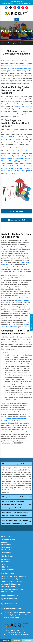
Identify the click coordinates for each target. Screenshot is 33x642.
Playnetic (5, 567)
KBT (4, 564)
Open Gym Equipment (21, 156)
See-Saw (28, 355)
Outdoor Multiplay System (12, 579)
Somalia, (26, 441)
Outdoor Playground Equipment (14, 576)
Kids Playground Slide (10, 163)
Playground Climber (8, 137)
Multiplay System (23, 168)
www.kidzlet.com (10, 598)
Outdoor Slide (8, 166)
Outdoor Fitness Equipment (20, 249)
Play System (26, 287)
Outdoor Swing (25, 163)
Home (3, 43)
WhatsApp (17, 640)
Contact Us (6, 550)
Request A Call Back (31, 322)
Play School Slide (8, 592)
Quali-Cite (6, 559)
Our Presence (7, 545)
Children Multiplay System (12, 584)
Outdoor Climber (7, 168)
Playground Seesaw (23, 106)
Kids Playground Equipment (12, 589)
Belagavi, (13, 441)
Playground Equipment (13, 337)
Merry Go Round (18, 251)
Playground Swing (8, 161)
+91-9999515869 (8, 3)
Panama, (14, 327)
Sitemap (5, 542)
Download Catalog (16, 1)
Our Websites (7, 547)
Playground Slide (7, 158)
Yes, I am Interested (17, 220)
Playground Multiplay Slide (12, 581)
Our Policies (6, 552)
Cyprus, (8, 327)
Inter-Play (6, 562)
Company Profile (8, 539)
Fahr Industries (8, 569)
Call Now (6, 640)
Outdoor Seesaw (23, 166)
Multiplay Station (7, 171)
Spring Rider (13, 173)
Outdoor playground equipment (19, 68)
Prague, (20, 441)
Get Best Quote (17, 211)
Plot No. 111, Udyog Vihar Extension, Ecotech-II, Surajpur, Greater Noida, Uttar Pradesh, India (17, 614)
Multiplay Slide (20, 171)
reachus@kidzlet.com (24, 3)
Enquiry (28, 640)
